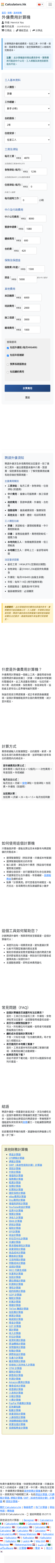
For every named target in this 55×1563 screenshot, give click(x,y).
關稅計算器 (15, 1371)
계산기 (49, 1548)
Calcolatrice (46, 1520)
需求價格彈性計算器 (19, 1245)
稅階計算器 (15, 1350)
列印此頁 (9, 26)
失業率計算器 (16, 1273)
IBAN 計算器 (15, 1221)
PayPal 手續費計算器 (20, 1403)
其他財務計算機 (32, 1490)
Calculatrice (6, 1534)
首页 (4, 12)
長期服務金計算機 (18, 1427)
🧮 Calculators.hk (13, 4)
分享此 (39, 30)
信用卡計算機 (16, 1210)
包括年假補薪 (17, 355)
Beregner (29, 1520)
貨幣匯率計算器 (17, 1347)
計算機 (22, 1548)
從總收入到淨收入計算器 (22, 1364)
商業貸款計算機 (17, 1413)
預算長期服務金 (18, 364)
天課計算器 (15, 1242)
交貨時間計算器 (17, 1259)
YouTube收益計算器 (19, 1207)
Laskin (26, 1541)
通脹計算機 (15, 1161)
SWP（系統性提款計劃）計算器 (25, 1165)
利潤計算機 (15, 1378)
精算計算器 (15, 1315)
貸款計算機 (15, 1168)
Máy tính (40, 1541)
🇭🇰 (39, 4)
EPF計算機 (14, 1231)
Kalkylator (11, 1541)
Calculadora (12, 1523)
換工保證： (10, 317)
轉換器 (10, 1510)
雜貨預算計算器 (17, 1361)
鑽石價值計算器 (17, 1280)
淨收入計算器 (16, 1217)
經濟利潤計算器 (17, 1340)
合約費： (9, 248)
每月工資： (10, 156)
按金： (8, 277)
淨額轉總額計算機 (18, 1420)
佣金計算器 (15, 1154)
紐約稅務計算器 (17, 1291)
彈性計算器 (15, 1287)
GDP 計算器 (15, 1294)
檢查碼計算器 (16, 1389)
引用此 (8, 30)
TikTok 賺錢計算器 (18, 1308)
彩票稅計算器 (16, 1189)
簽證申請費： (12, 227)
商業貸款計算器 (17, 1249)
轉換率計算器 (16, 1256)
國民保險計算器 (17, 1193)
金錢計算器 (15, 1266)
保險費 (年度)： (13, 267)
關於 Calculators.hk (10, 1507)
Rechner (4, 1544)
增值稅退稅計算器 (18, 1203)
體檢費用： (10, 238)
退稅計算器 (15, 1224)
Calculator (5, 1527)
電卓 (37, 1548)
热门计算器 (41, 1507)
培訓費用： (10, 305)
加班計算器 (15, 1277)
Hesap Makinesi (28, 1534)
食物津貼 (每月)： (14, 169)
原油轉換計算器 (17, 1343)
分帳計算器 (15, 1396)
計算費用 (27, 388)
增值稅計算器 (16, 1175)
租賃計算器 (15, 1182)
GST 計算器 (15, 1326)
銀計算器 (13, 1329)
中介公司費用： (13, 216)
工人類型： (10, 87)
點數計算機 (15, 1410)
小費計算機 (15, 1399)
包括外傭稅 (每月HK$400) (23, 347)
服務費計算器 (16, 1179)
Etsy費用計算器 (17, 1200)
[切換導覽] (50, 4)
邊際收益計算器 (17, 1354)
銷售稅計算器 (16, 1375)
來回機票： (10, 295)
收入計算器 (15, 1333)
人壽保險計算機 (17, 1417)
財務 (10, 12)
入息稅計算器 (16, 1392)
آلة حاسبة (42, 1544)
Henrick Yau (17, 22)
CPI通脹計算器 (16, 1158)
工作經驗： (10, 102)
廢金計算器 (15, 1322)
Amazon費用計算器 (19, 1382)
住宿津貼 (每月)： (14, 184)
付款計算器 (15, 1172)
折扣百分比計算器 (18, 1238)
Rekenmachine (23, 1544)
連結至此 (23, 30)
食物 (24, 783)
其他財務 (17, 12)
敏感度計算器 (16, 1319)
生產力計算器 (16, 1357)
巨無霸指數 (15, 1406)
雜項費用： (10, 327)
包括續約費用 (17, 371)
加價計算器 (15, 1186)
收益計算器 (15, 1235)
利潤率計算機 (16, 1284)
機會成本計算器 (17, 1385)
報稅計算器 (15, 1228)
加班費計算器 (16, 1312)
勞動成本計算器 (17, 1263)
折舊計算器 (15, 1301)
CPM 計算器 (15, 1368)
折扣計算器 (15, 1336)
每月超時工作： (13, 198)
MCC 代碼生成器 (17, 1270)
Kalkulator (48, 1534)
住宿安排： (10, 133)
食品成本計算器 (17, 1252)
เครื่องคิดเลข (6, 1548)
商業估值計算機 (17, 1424)
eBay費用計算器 (17, 1196)
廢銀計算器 (15, 1305)
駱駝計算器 (15, 1298)
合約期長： (10, 118)
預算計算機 (15, 1214)
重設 (27, 397)
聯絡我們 (28, 1507)
